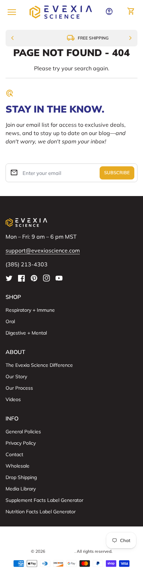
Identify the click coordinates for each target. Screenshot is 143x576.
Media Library (21, 489)
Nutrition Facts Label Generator (41, 511)
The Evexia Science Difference (39, 365)
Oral (10, 321)
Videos (13, 399)
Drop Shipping (21, 477)
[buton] (71, 539)
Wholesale (18, 466)
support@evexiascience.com (43, 250)
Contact (14, 454)
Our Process (19, 388)
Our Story (16, 376)
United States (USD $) (71, 539)
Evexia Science (60, 551)
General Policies (23, 431)
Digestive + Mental (26, 333)
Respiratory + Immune (30, 310)
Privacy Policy (21, 443)
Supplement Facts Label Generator (44, 500)
